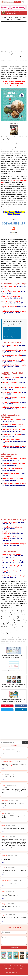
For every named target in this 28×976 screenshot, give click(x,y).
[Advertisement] (14, 36)
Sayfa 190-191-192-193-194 (13, 566)
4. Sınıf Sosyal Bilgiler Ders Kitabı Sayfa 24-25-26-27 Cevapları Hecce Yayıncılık (13, 700)
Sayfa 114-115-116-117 (13, 435)
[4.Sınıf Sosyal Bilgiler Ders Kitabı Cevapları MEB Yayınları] (22, 955)
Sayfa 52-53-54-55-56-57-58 (13, 361)
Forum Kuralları (8, 965)
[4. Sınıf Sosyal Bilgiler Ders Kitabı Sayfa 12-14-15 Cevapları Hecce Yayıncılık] (14, 650)
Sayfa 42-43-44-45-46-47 (14, 351)
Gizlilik (16, 965)
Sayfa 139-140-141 (12, 469)
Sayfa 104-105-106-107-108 (12, 425)
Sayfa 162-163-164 (12, 533)
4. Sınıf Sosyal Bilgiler (18, 7)
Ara (25, 742)
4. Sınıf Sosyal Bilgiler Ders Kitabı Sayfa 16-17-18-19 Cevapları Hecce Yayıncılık (13, 671)
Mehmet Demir (12, 13)
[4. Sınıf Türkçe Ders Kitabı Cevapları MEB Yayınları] (3, 955)
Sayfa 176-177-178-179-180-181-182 (13, 555)
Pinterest (7, 705)
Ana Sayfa (5, 7)
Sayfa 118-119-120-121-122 (14, 441)
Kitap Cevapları (18, 1)
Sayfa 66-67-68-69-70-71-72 (14, 378)
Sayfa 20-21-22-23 (12, 297)
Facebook (21, 705)
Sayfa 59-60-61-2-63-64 (14, 366)
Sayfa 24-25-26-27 (12, 302)
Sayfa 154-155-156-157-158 (13, 523)
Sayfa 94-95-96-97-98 (14, 408)
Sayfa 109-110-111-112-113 (13, 430)
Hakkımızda (8, 968)
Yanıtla (3, 756)
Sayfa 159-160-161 (12, 528)
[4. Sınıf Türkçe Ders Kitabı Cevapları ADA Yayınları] (9, 955)
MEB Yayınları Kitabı (9, 329)
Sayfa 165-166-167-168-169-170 (13, 538)
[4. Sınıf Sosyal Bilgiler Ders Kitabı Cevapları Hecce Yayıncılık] (16, 955)
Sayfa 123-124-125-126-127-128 (14, 447)
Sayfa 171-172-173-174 (14, 544)
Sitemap (21, 968)
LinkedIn (21, 709)
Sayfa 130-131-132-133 (14, 459)
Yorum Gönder (14, 947)
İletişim (22, 965)
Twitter (7, 709)
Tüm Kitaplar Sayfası (9, 337)
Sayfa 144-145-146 (12, 479)
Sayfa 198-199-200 (14, 576)
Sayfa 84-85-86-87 (13, 398)
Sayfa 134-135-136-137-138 (13, 464)
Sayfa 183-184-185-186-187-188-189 (13, 561)
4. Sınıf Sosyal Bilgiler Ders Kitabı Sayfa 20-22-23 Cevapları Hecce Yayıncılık (13, 685)
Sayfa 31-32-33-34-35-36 (14, 312)
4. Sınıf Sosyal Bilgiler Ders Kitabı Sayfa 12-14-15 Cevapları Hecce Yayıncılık (13, 656)
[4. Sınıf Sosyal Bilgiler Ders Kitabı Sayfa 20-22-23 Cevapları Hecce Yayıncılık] (14, 679)
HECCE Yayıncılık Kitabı (10, 333)
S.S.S (14, 968)
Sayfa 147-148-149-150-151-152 (14, 484)
